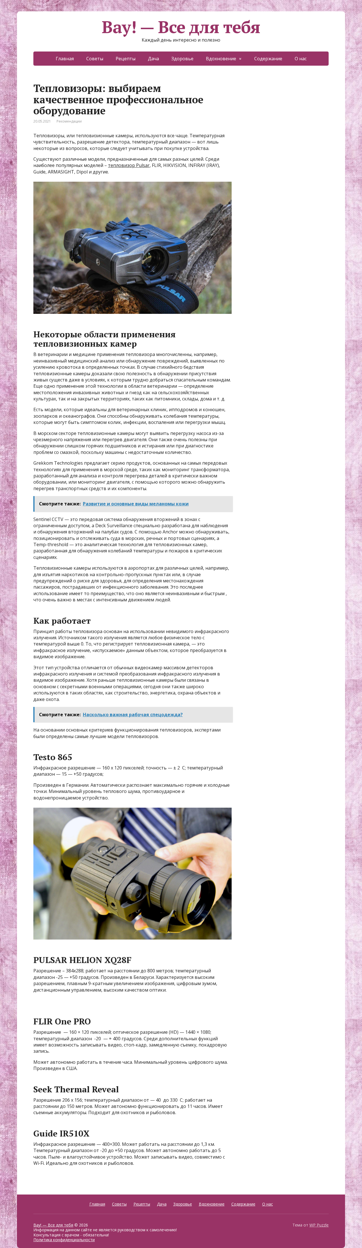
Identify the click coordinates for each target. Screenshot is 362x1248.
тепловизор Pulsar (129, 165)
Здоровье (182, 58)
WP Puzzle (319, 1225)
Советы (94, 58)
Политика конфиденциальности (64, 1239)
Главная (65, 58)
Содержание (268, 58)
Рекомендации (69, 121)
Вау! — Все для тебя (181, 27)
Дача (153, 58)
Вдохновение (221, 58)
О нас (301, 58)
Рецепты (125, 58)
